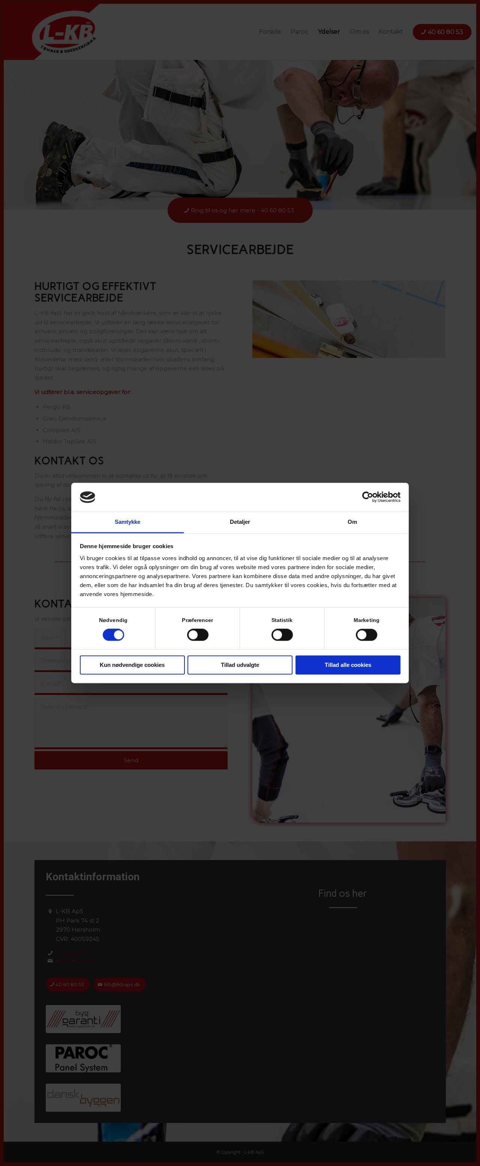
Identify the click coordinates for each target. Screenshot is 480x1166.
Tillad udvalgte (240, 665)
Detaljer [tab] (240, 522)
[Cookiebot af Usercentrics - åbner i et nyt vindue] (367, 497)
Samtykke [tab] (128, 522)
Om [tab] (352, 522)
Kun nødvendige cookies (132, 665)
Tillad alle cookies (348, 665)
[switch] (197, 635)
